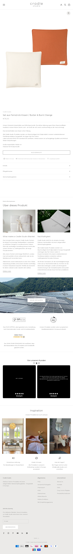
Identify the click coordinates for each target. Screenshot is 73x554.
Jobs (58, 487)
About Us (60, 481)
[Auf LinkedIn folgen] (22, 533)
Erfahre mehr (7, 271)
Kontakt (59, 484)
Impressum (41, 487)
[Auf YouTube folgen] (18, 533)
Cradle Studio (7, 112)
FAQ (39, 481)
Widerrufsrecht (42, 496)
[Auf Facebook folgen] (4, 533)
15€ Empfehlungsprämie (45, 502)
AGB (39, 490)
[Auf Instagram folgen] (8, 533)
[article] (19, 381)
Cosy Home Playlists (63, 490)
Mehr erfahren (36, 300)
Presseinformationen (63, 493)
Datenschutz (41, 493)
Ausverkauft (36, 152)
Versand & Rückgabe (44, 484)
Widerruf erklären (43, 499)
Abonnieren (10, 527)
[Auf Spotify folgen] (27, 533)
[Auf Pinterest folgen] (13, 533)
